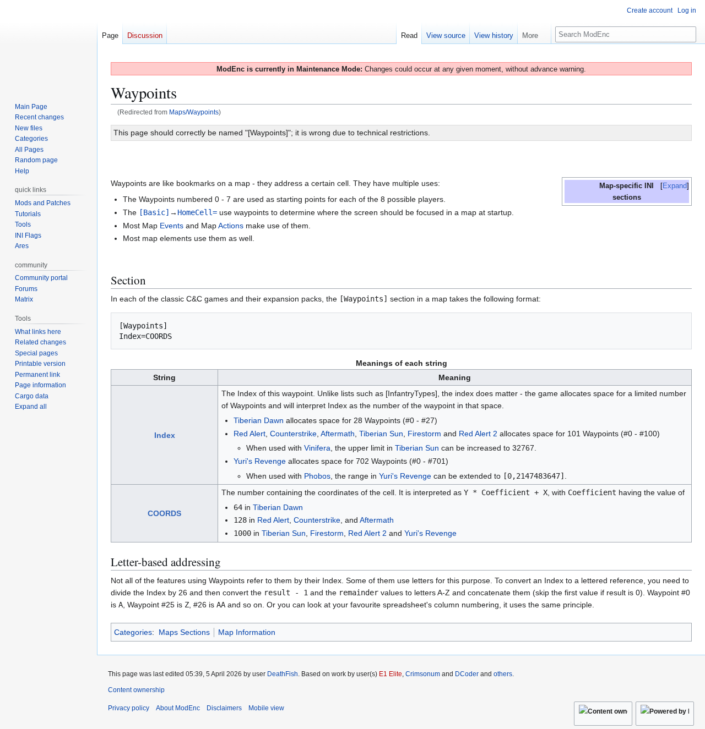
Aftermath (338, 433)
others (503, 674)
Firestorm (424, 433)
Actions (230, 225)
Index (164, 435)
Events (171, 225)
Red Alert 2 (478, 433)
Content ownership (136, 690)
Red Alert (249, 433)
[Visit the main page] (48, 44)
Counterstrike (293, 433)
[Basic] (154, 212)
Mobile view (266, 708)
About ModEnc (178, 708)
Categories (133, 632)
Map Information (246, 632)
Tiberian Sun (381, 433)
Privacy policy (128, 708)
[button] (534, 33)
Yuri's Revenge (260, 461)
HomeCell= (197, 212)
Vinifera (317, 447)
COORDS (164, 513)
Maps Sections (184, 632)
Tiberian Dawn (259, 420)
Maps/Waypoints (194, 112)
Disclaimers (224, 708)
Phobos (317, 476)
